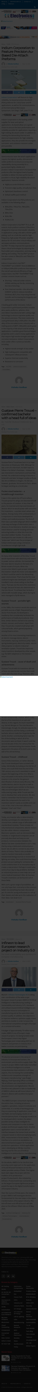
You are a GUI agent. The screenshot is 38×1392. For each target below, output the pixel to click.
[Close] (36, 677)
